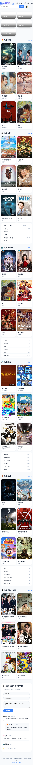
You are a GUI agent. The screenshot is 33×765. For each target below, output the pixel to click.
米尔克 (16, 241)
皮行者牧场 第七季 (16, 238)
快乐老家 (16, 463)
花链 (16, 352)
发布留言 (8, 710)
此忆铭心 (16, 235)
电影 (16, 3)
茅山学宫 (16, 571)
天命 (16, 568)
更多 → (30, 40)
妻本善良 (16, 343)
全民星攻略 (16, 457)
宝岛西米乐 (16, 355)
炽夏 (16, 346)
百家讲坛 (16, 454)
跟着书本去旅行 (16, 226)
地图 (20, 762)
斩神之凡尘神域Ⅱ (16, 577)
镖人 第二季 (16, 583)
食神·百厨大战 (16, 466)
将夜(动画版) (16, 574)
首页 (13, 3)
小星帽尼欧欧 (16, 580)
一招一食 (16, 229)
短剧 (32, 3)
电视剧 (20, 3)
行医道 (16, 340)
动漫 (28, 3)
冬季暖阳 (16, 349)
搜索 (21, 6)
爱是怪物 (16, 232)
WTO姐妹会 (16, 460)
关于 (13, 762)
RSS (17, 762)
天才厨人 (16, 469)
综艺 (25, 3)
